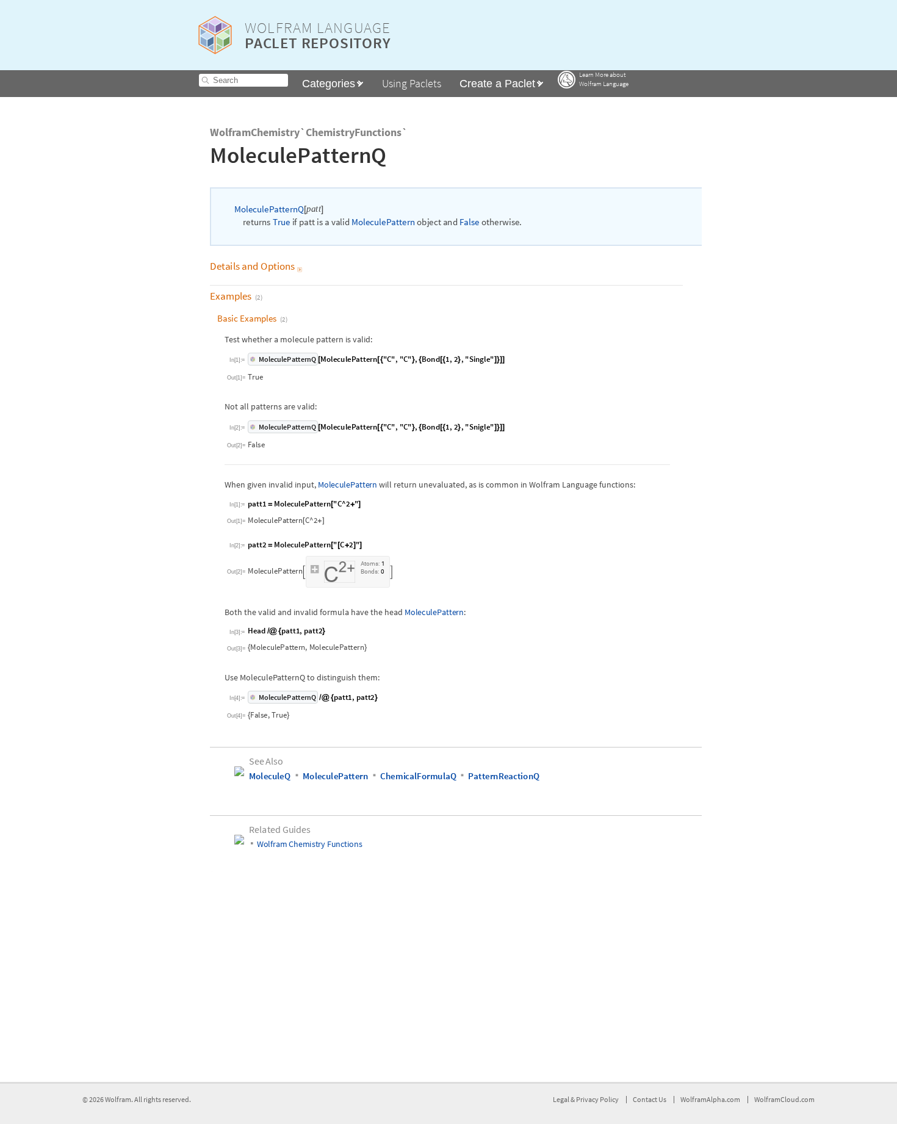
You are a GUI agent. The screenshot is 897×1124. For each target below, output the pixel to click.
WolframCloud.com (784, 1099)
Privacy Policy (597, 1099)
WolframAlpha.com (710, 1099)
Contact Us (649, 1099)
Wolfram (118, 1099)
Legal (562, 1099)
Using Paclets (411, 83)
